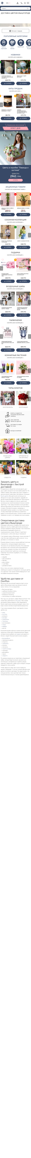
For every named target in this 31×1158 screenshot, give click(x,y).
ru (10, 3)
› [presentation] (29, 71)
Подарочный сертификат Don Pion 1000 (7, 274)
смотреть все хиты (14, 91)
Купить (8, 83)
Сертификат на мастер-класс (23, 456)
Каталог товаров (16, 31)
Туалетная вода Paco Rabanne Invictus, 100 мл (23, 342)
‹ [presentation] (1, 71)
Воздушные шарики (7, 456)
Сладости (7, 477)
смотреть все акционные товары (15, 189)
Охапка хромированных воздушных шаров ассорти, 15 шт (22, 111)
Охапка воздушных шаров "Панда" (7, 308)
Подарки (23, 477)
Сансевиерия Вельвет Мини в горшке (7, 377)
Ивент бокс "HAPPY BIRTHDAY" (21, 77)
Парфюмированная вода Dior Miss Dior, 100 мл (8, 342)
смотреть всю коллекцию (15, 222)
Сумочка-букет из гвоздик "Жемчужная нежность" (7, 77)
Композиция (23, 407)
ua (7, 3)
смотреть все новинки (15, 57)
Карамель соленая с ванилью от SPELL (7, 110)
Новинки (15, 55)
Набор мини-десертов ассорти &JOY (22, 274)
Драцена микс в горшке (23, 208)
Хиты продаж (15, 89)
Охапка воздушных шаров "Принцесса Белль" (22, 308)
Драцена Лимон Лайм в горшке (8, 209)
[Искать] (27, 8)
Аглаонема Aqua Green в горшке (23, 377)
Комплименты (8, 407)
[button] (11, 26)
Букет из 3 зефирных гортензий (7, 242)
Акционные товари (15, 187)
